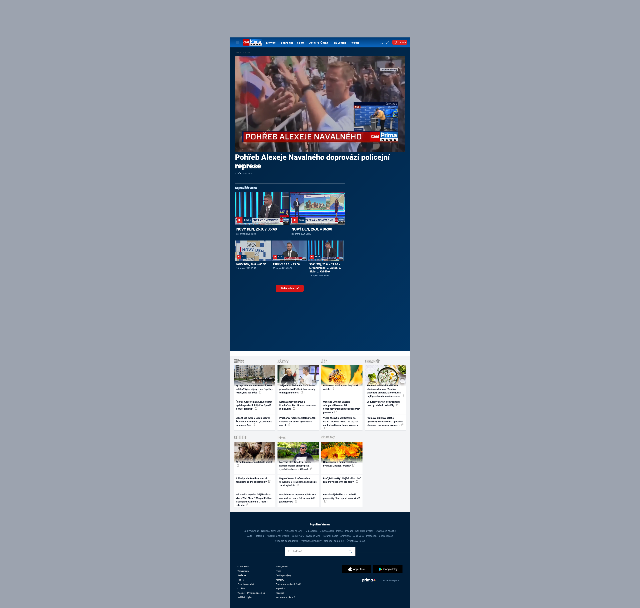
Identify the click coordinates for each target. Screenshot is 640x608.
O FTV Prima (243, 566)
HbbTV (241, 580)
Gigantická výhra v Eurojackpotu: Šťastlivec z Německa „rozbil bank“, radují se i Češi (254, 421)
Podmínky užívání (246, 584)
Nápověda (280, 588)
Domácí (271, 43)
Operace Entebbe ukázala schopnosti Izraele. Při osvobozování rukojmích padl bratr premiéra (341, 407)
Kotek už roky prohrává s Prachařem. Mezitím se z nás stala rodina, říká (297, 405)
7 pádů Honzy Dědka (277, 535)
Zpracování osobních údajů (288, 584)
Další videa (288, 288)
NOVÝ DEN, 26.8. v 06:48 (256, 229)
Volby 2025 (298, 535)
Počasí (354, 43)
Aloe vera (358, 535)
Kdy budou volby (364, 530)
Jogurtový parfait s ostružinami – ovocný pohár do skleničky (384, 403)
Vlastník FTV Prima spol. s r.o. (251, 593)
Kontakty (280, 580)
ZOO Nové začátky (386, 530)
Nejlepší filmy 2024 (271, 530)
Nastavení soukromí (285, 597)
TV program (311, 530)
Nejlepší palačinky (334, 540)
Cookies (241, 588)
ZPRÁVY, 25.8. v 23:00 (286, 264)
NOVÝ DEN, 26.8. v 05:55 (251, 264)
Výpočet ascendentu (286, 540)
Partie (339, 530)
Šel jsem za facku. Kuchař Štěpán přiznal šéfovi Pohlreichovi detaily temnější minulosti (297, 389)
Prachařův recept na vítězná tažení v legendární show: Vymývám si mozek (297, 421)
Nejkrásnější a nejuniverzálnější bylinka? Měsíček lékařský (340, 464)
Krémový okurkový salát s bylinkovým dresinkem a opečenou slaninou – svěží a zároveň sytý (385, 421)
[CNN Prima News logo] (252, 42)
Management (282, 566)
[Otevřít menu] (237, 42)
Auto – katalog (255, 535)
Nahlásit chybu (245, 597)
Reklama (242, 575)
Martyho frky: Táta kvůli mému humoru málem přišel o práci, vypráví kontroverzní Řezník (295, 466)
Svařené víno (313, 535)
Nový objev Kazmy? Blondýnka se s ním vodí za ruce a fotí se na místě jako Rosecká (297, 498)
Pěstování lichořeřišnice (379, 535)
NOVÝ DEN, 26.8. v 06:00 (312, 229)
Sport (300, 43)
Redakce (280, 593)
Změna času (327, 530)
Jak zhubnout (251, 530)
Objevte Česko (318, 43)
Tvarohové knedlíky (311, 540)
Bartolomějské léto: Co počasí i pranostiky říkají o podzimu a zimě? (341, 496)
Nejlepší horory (293, 530)
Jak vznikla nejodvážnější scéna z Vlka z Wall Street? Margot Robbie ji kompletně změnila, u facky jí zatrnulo (254, 499)
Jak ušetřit (339, 43)
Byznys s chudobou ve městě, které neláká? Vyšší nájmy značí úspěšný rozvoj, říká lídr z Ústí (254, 389)
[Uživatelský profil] (387, 42)
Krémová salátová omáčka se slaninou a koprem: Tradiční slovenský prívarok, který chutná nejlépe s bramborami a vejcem (384, 390)
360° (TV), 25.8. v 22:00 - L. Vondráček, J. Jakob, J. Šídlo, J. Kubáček (325, 268)
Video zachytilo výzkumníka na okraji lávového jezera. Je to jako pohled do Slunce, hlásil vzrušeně (340, 421)
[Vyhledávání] (381, 42)
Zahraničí (286, 43)
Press (278, 571)
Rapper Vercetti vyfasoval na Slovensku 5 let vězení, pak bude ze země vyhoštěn (298, 482)
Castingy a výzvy (283, 575)
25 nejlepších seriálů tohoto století (254, 462)
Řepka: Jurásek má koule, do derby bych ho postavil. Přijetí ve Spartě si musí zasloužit (254, 405)
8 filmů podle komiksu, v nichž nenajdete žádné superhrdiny (251, 480)
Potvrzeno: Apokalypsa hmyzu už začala (340, 387)
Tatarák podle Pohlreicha (337, 535)
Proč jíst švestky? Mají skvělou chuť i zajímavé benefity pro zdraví (341, 480)
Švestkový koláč (356, 540)
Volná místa (243, 571)
